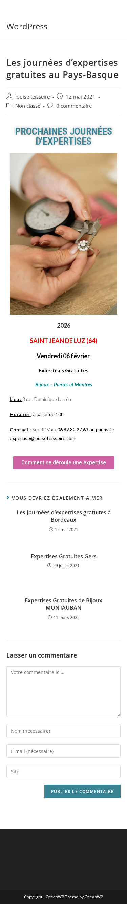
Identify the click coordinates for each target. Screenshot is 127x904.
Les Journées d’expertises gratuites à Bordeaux (64, 516)
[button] (63, 462)
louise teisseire (32, 96)
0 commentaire (74, 106)
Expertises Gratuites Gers (64, 556)
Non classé (27, 106)
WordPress (26, 26)
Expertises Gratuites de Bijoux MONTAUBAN (63, 604)
